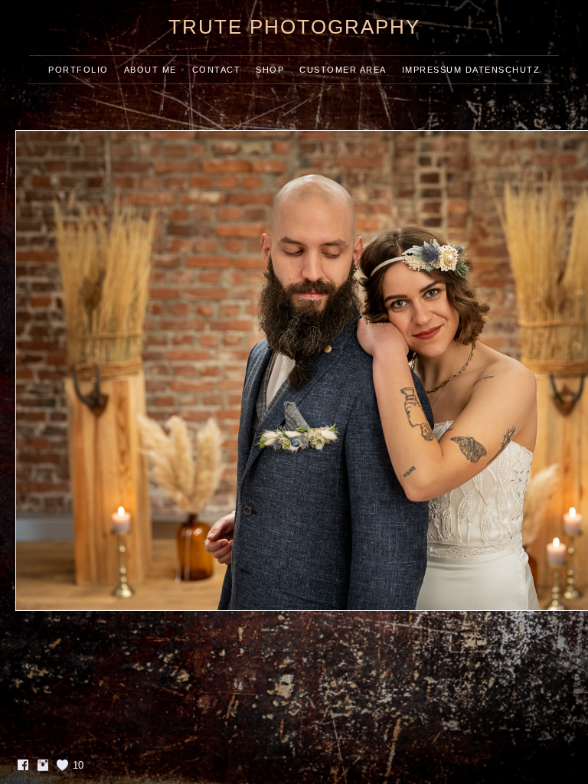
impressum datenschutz (471, 69)
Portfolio (78, 69)
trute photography (294, 26)
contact (216, 69)
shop (270, 69)
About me (150, 69)
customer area (343, 69)
